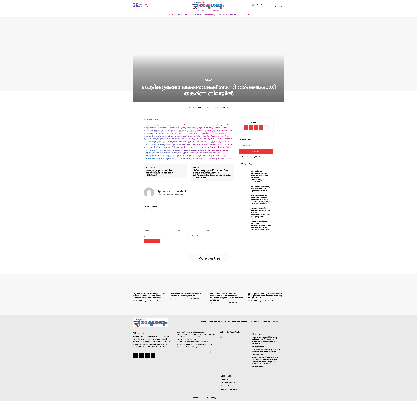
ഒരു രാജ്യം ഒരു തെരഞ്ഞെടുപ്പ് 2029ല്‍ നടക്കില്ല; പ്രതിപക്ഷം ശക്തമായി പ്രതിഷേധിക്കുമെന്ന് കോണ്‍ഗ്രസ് (149, 296)
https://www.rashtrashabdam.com (170, 194)
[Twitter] (147, 9)
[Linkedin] (143, 9)
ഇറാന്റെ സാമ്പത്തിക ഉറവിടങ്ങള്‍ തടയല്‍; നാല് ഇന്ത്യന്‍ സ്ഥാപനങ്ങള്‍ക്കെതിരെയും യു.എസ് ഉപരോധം (265, 296)
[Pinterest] (256, 127)
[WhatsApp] (261, 127)
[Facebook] (134, 9)
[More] (266, 127)
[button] (279, 7)
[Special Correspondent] (149, 192)
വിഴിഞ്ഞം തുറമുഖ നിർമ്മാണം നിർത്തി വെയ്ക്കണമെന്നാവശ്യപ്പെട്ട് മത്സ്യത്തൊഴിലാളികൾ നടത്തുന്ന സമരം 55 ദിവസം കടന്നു (212, 173)
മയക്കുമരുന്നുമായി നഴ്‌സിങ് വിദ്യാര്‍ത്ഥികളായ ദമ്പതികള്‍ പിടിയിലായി (159, 172)
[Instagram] (139, 9)
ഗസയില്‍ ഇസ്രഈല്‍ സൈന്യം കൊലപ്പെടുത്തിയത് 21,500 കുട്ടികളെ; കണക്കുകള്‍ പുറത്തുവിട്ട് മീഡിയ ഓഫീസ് (261, 225)
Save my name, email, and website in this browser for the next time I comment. (176, 236)
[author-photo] (134, 301)
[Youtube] (152, 9)
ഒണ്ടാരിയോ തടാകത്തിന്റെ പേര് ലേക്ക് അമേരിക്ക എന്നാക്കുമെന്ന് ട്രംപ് (260, 188)
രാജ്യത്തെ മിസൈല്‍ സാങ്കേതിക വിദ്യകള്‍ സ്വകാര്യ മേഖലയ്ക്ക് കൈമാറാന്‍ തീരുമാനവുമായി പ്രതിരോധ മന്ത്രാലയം (261, 199)
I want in (255, 152)
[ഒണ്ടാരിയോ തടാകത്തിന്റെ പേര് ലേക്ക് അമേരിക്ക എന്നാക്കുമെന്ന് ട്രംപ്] (244, 188)
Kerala (208, 80)
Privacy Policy (263, 157)
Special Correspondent (200, 107)
